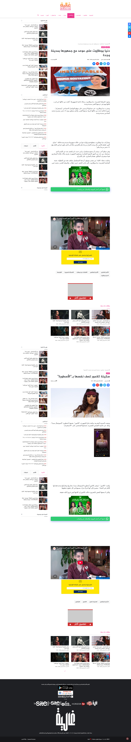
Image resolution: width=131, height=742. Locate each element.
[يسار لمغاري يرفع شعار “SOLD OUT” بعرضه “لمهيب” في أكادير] (43, 87)
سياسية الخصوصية (31, 739)
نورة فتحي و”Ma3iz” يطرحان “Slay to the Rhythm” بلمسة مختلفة (101, 338)
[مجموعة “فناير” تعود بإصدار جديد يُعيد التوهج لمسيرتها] (43, 67)
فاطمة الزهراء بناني (105, 59)
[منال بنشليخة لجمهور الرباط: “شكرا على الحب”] (60, 314)
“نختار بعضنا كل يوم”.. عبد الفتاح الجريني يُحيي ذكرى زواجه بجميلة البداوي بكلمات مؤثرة (30, 73)
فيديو (42, 15)
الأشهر (34, 146)
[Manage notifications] (127, 738)
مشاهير (85, 15)
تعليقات (26, 146)
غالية (89, 739)
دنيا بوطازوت (104, 276)
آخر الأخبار (71, 15)
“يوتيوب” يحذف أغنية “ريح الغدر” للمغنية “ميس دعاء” (61, 338)
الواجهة (59, 272)
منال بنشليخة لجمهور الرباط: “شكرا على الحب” (61, 321)
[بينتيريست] (97, 63)
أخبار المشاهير (93, 272)
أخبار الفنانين (104, 272)
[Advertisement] (80, 31)
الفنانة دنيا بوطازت (82, 272)
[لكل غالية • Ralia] (65, 6)
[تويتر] (104, 63)
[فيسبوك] (108, 63)
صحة (60, 15)
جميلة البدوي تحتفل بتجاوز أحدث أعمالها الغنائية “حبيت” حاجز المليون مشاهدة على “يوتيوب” (80, 338)
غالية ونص (78, 15)
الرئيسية (91, 15)
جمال (65, 15)
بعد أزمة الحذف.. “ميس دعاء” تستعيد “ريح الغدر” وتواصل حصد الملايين (101, 321)
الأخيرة (43, 146)
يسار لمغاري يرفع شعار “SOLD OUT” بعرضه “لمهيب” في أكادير (29, 86)
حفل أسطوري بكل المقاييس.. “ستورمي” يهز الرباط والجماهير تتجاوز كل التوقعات (31, 80)
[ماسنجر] (93, 63)
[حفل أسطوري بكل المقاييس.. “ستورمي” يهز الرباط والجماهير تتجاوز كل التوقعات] (43, 81)
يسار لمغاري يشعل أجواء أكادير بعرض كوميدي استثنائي (81, 321)
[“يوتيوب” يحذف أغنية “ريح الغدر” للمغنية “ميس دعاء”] (60, 331)
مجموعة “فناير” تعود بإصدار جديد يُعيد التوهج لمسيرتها (30, 66)
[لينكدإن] (101, 63)
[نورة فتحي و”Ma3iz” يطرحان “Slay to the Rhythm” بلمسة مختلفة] (101, 331)
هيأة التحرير (24, 739)
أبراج (48, 15)
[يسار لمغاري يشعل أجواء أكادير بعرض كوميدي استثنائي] (80, 314)
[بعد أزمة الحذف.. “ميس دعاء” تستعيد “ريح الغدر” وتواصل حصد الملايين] (101, 314)
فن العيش (54, 15)
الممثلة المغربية (69, 272)
